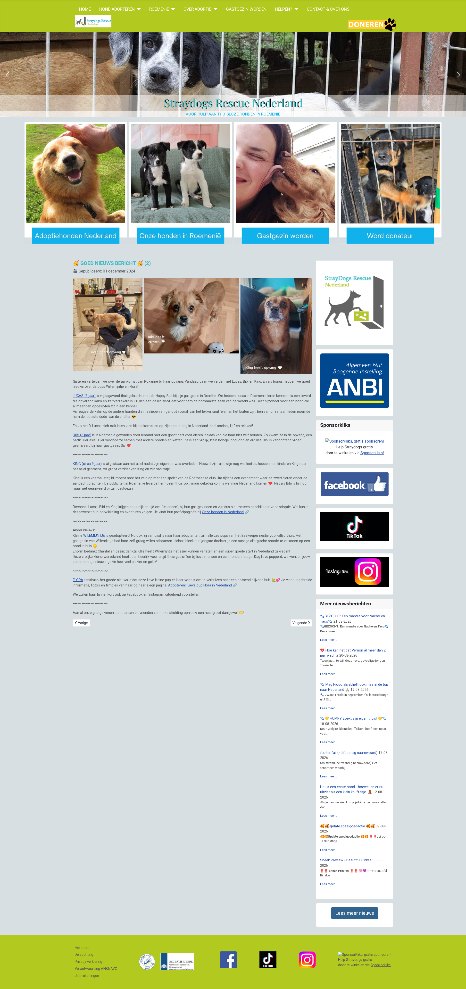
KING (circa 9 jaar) (87, 464)
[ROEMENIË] (172, 9)
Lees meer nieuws (354, 913)
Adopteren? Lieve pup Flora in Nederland (200, 585)
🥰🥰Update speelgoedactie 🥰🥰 (347, 826)
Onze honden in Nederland (223, 512)
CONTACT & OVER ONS (328, 9)
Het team (82, 948)
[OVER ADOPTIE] (214, 9)
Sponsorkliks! (372, 453)
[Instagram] (307, 960)
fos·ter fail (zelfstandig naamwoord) (348, 753)
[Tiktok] (267, 960)
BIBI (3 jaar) (82, 435)
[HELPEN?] (295, 9)
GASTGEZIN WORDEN (246, 9)
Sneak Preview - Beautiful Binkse (346, 860)
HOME (85, 9)
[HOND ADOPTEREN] (138, 9)
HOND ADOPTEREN (117, 9)
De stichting (84, 955)
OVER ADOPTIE (197, 9)
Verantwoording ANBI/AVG (96, 969)
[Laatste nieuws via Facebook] (228, 960)
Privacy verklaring (88, 962)
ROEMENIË (159, 9)
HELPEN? (283, 9)
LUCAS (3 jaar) (84, 396)
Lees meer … (329, 640)
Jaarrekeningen (87, 976)
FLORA (78, 580)
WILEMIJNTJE (94, 536)
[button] (7, 75)
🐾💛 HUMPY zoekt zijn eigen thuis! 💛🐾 (353, 719)
